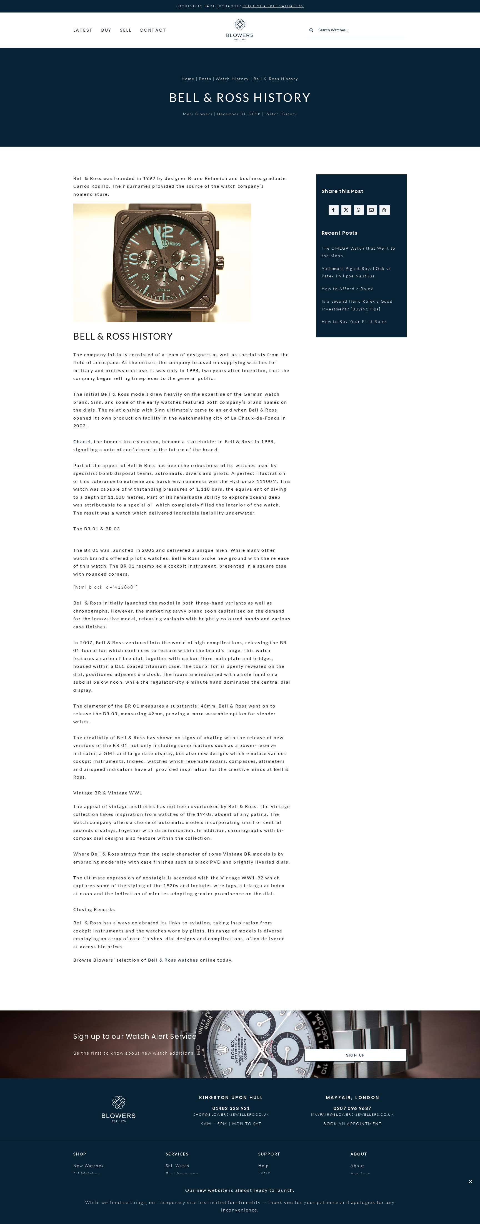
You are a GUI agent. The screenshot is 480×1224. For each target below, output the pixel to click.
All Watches (86, 1173)
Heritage (361, 1173)
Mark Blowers (198, 114)
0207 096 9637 (352, 1108)
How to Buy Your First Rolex (354, 321)
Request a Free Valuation (273, 6)
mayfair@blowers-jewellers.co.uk (352, 1114)
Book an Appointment (352, 1123)
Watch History (281, 114)
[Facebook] (333, 210)
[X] (346, 210)
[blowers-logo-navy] (240, 21)
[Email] (371, 210)
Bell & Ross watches (173, 959)
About (357, 1165)
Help (263, 1165)
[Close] (470, 1181)
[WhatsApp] (359, 210)
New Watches (88, 1165)
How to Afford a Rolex (347, 288)
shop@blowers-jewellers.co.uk (231, 1114)
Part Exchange (182, 1173)
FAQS (264, 1173)
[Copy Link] (384, 210)
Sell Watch (178, 1165)
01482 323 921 (231, 1108)
